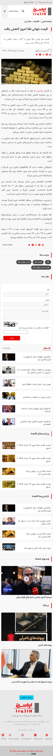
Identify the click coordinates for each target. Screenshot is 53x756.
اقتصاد (36, 21)
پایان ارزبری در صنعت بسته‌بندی (37, 397)
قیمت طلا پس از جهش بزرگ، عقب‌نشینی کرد (38, 473)
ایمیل (48, 300)
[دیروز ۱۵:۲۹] (26, 663)
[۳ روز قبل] (8, 370)
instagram (26, 739)
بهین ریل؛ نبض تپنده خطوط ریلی (36, 384)
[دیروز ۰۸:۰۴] (8, 357)
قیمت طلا (38, 262)
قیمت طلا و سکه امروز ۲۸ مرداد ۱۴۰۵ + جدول (34, 460)
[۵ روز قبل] (8, 408)
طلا (48, 262)
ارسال (12, 338)
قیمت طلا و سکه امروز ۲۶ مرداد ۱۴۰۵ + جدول (34, 486)
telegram (38, 739)
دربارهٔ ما (31, 730)
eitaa (3, 739)
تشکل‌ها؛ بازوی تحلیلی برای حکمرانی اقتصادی (35, 423)
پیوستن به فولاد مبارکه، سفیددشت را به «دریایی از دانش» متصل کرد (34, 371)
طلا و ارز (27, 21)
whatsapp (13, 739)
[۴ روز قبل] (8, 382)
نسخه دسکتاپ (26, 697)
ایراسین (41, 11)
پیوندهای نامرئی (45, 645)
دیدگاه (46, 605)
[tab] (47, 348)
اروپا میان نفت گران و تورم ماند (37, 548)
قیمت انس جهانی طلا (41, 267)
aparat (48, 739)
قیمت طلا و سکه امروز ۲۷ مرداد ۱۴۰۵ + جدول (34, 447)
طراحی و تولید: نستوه (23, 754)
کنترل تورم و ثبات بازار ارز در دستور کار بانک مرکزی (34, 522)
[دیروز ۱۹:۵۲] (26, 627)
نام (48, 289)
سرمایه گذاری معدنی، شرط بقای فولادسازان (34, 597)
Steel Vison (14, 11)
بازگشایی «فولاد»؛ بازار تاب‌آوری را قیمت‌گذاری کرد (37, 358)
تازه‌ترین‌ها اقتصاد (40, 496)
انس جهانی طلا (24, 262)
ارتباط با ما (22, 730)
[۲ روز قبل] (8, 471)
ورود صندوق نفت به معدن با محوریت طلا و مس (31, 681)
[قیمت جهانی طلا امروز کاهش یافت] (26, 71)
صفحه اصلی (46, 21)
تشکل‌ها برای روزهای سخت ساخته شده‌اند (36, 410)
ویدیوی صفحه (42, 559)
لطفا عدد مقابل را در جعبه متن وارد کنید (34, 328)
